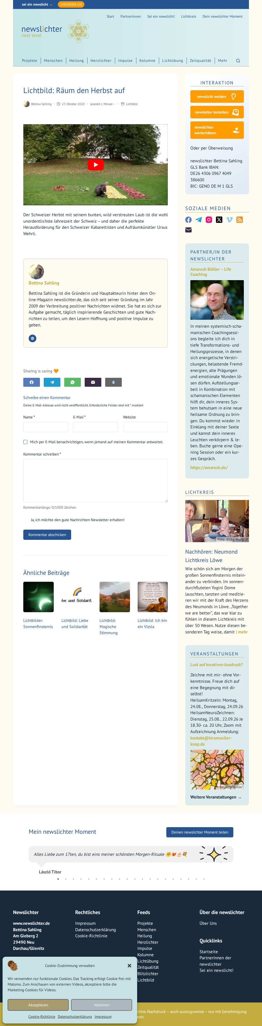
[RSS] (239, 219)
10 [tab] (127, 879)
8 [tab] (111, 879)
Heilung (76, 60)
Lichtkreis (188, 16)
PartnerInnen (131, 16)
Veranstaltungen (214, 654)
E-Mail (79, 417)
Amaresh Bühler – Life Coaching (210, 272)
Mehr (222, 60)
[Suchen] (238, 61)
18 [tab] (188, 879)
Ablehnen (102, 1004)
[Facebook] (31, 382)
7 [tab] (104, 879)
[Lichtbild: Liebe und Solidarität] (76, 597)
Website (129, 417)
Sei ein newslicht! (161, 16)
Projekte (29, 60)
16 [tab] (173, 879)
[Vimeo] (229, 219)
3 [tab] (73, 879)
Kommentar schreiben (42, 454)
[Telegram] (52, 382)
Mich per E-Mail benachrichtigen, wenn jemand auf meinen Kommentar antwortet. (96, 441)
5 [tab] (88, 879)
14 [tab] (157, 879)
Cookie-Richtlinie (41, 1016)
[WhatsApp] (72, 382)
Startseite (209, 951)
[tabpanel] (131, 858)
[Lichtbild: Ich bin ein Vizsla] (153, 597)
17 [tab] (180, 879)
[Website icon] (32, 338)
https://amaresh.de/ (209, 467)
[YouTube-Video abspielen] (95, 165)
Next (237, 858)
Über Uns (208, 923)
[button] (129, 965)
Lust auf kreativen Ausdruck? (216, 664)
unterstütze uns (71, 4)
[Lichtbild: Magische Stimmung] (115, 597)
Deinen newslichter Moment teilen (199, 832)
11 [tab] (134, 879)
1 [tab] (58, 879)
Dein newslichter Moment (223, 16)
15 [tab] (165, 879)
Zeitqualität (200, 60)
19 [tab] (196, 879)
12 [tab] (142, 879)
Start (110, 16)
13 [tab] (150, 879)
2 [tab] (65, 879)
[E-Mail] (93, 382)
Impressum (103, 1016)
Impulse (125, 60)
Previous (24, 858)
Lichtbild (131, 104)
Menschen (53, 60)
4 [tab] (81, 879)
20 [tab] (203, 879)
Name (29, 417)
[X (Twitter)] (219, 219)
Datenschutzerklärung (75, 1016)
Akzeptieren (38, 1004)
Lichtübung (172, 60)
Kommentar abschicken (47, 534)
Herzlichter (101, 60)
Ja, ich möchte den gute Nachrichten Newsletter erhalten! (77, 519)
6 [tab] (96, 879)
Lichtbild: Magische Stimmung (109, 626)
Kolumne (147, 60)
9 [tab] (119, 879)
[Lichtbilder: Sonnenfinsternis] (38, 597)
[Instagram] (209, 219)
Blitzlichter (147, 973)
